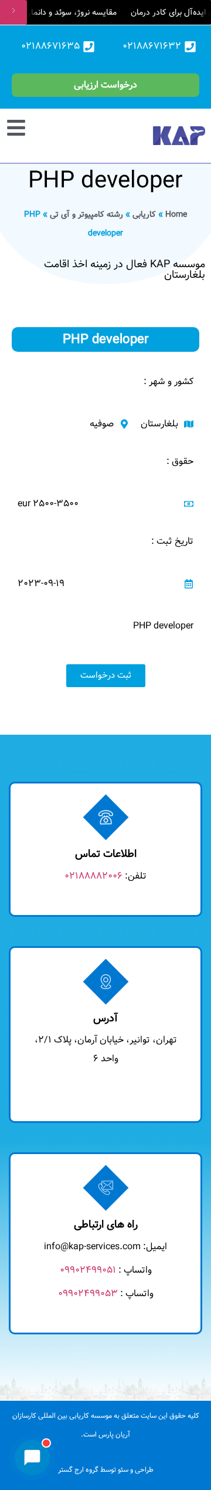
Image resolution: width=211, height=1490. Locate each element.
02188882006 (93, 876)
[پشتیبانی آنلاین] (32, 1457)
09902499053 (88, 1293)
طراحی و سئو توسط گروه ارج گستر (106, 1469)
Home (176, 214)
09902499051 (88, 1270)
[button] (22, 126)
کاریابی (144, 214)
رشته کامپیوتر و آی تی (86, 214)
